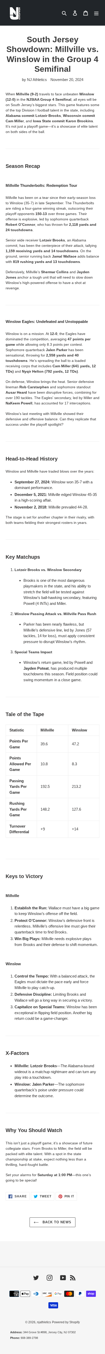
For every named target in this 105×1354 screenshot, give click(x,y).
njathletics (44, 1322)
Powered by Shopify (66, 1322)
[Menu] (96, 12)
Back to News (56, 1222)
